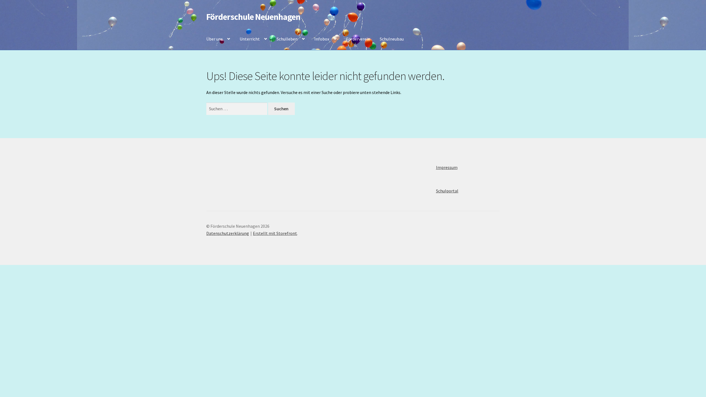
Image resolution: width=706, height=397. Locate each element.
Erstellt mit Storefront (275, 233)
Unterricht (250, 39)
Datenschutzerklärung (227, 233)
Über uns (214, 39)
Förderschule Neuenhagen (253, 16)
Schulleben (287, 39)
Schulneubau (392, 39)
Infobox (321, 39)
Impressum (447, 167)
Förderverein (358, 39)
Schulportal (447, 191)
